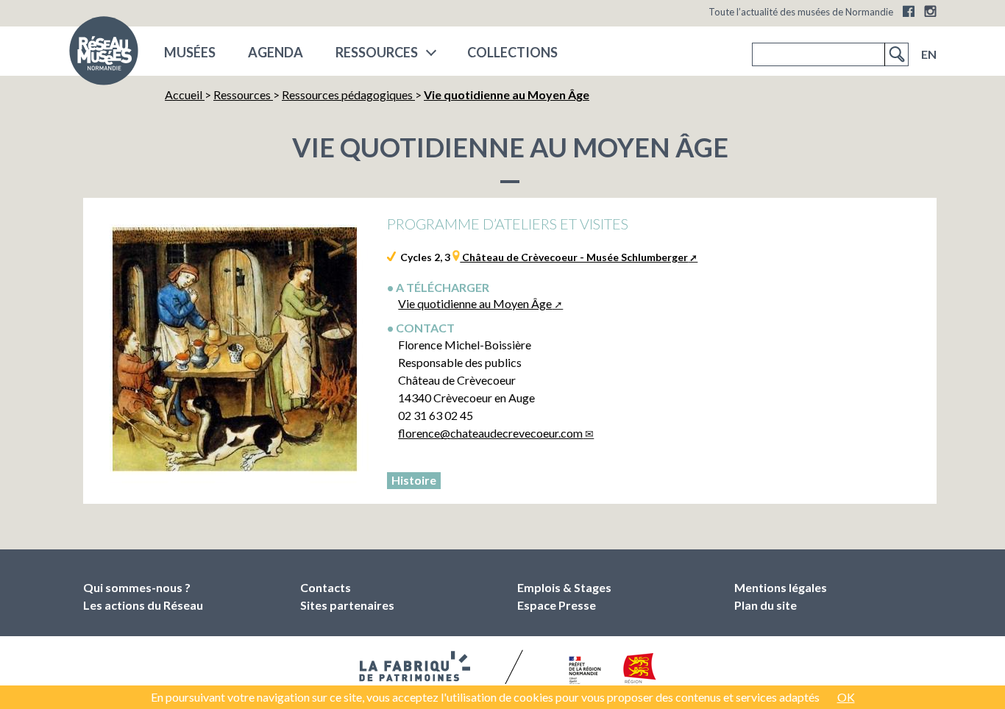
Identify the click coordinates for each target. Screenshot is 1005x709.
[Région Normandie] (639, 671)
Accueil (185, 94)
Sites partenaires (347, 605)
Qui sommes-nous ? (137, 587)
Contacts (325, 587)
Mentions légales (780, 587)
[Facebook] (909, 11)
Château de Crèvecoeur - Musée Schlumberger (574, 257)
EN (929, 54)
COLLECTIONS (512, 52)
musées (190, 52)
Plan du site (765, 605)
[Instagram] (930, 11)
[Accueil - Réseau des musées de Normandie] (103, 55)
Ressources (376, 52)
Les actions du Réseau (143, 605)
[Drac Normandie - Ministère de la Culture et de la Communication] (583, 670)
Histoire (413, 480)
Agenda (275, 52)
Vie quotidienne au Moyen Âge (475, 303)
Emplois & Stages (564, 587)
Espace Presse (556, 605)
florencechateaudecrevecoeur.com (490, 433)
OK (846, 697)
